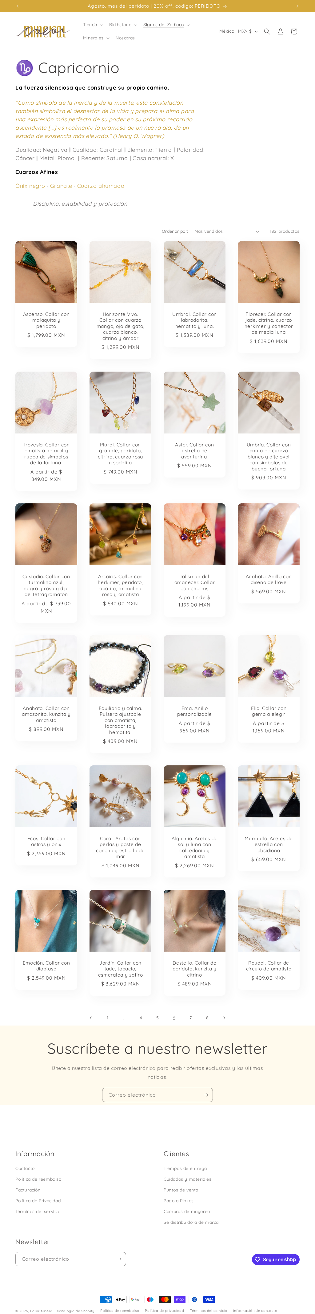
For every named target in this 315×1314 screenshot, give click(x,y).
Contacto (25, 1168)
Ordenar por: (175, 231)
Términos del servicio (38, 1211)
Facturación (28, 1190)
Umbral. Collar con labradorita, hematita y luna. (194, 320)
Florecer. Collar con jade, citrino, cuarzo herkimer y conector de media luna (269, 323)
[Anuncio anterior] (17, 6)
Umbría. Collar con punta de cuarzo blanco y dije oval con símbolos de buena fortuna (269, 457)
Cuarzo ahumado (100, 185)
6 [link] (174, 1018)
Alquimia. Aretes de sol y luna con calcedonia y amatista (195, 847)
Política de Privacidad (38, 1200)
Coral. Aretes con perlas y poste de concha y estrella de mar (120, 847)
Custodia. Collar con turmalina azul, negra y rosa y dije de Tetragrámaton (46, 585)
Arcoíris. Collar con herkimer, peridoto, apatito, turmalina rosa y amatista (120, 585)
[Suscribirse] (206, 1095)
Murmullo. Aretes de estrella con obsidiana (269, 844)
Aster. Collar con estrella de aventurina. (194, 451)
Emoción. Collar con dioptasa (46, 966)
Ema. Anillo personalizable (194, 711)
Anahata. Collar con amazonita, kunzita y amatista (46, 714)
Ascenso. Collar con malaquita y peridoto (46, 320)
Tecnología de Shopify (74, 1311)
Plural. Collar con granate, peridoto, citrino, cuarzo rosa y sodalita (120, 454)
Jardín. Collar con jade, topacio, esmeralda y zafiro (120, 969)
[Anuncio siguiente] (297, 6)
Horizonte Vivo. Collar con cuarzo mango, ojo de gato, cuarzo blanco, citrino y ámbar (121, 326)
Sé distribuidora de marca (191, 1222)
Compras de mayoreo (187, 1211)
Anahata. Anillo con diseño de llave (269, 579)
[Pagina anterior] (91, 1018)
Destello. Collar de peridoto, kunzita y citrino (195, 969)
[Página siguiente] (224, 1018)
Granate (61, 185)
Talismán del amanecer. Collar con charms (194, 582)
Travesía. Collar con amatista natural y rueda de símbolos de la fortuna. (46, 454)
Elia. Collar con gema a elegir (269, 711)
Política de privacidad (164, 1310)
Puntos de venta (181, 1190)
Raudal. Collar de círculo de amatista (269, 966)
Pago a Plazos (179, 1200)
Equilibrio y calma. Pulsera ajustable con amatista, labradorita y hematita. (120, 720)
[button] (92, 24)
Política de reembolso (38, 1179)
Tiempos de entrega (185, 1168)
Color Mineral (42, 1311)
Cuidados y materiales (188, 1179)
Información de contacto (255, 1310)
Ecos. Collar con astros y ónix (46, 841)
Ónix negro (30, 185)
